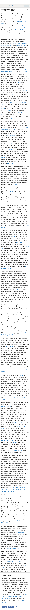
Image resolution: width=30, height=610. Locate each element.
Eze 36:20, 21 (9, 268)
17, (20, 487)
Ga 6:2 (20, 561)
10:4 (2, 24)
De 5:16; (3, 335)
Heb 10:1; (9, 561)
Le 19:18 (6, 523)
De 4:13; (23, 22)
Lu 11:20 (24, 71)
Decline (11, 607)
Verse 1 (3, 157)
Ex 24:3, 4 (10, 143)
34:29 (9, 110)
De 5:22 (20, 26)
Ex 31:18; (4, 110)
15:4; (25, 489)
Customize (19, 607)
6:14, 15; (15, 489)
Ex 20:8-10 (17, 290)
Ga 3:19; (19, 45)
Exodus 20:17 (21, 426)
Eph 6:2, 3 (9, 335)
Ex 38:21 (13, 118)
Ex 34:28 (22, 28)
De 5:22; (24, 43)
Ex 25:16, (21, 106)
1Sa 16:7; (16, 397)
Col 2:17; (15, 561)
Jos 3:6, (11, 102)
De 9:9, (13, 94)
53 (10, 45)
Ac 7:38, (6, 45)
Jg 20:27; (21, 102)
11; (14, 102)
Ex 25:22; (21, 112)
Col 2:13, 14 (15, 548)
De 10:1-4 (10, 163)
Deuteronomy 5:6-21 (7, 440)
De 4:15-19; (9, 489)
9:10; (2, 45)
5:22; (12, 129)
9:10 (15, 129)
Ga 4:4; (18, 532)
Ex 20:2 (19, 177)
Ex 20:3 (12, 192)
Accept (4, 607)
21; (25, 106)
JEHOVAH (19, 242)
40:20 (3, 108)
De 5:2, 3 (17, 185)
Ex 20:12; (25, 333)
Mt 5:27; (20, 489)
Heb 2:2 (24, 45)
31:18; (20, 43)
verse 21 (15, 442)
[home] (2, 2)
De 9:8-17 (12, 71)
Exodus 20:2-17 (6, 406)
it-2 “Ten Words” (10, 6)
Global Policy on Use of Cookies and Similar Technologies (15, 596)
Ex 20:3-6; (16, 422)
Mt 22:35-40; (20, 521)
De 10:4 (20, 30)
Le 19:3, (25, 487)
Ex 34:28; (18, 22)
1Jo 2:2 (22, 532)
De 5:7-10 (22, 422)
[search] (28, 2)
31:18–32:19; (5, 71)
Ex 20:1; (15, 43)
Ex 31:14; (12, 487)
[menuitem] (2, 2)
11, (16, 94)
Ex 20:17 (20, 375)
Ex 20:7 (14, 236)
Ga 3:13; (8, 548)
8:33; (17, 102)
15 (18, 94)
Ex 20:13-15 (9, 346)
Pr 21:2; (21, 397)
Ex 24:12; (23, 69)
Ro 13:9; (7, 491)
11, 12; (3, 489)
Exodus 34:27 (11, 135)
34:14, (17, 487)
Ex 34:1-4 (18, 82)
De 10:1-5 (25, 90)
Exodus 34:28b (10, 149)
